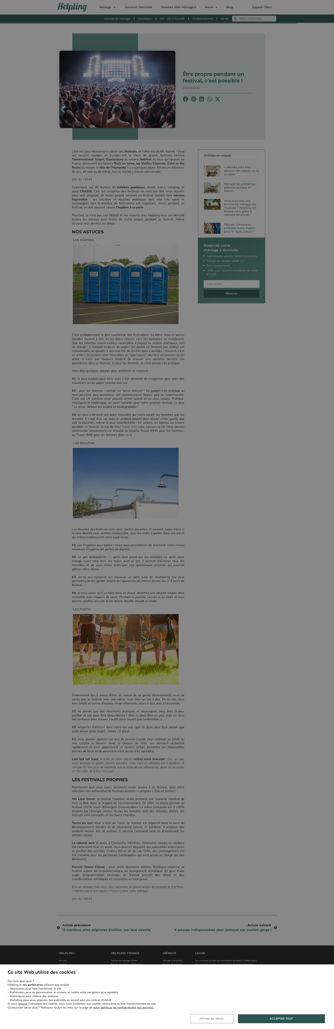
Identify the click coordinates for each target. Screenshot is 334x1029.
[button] (213, 1018)
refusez (22, 1004)
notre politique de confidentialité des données (123, 1007)
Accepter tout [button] (281, 1018)
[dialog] (167, 996)
